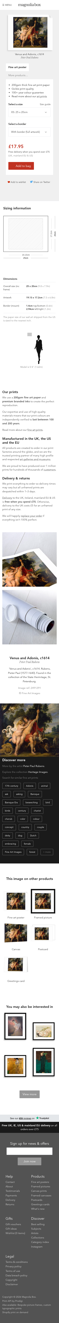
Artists (34, 1233)
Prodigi (19, 1300)
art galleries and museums (35, 459)
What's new (38, 1209)
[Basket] (54, 5)
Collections (37, 1237)
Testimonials (13, 1191)
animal (44, 785)
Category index (40, 1242)
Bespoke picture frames (30, 1304)
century (22, 810)
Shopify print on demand (15, 1312)
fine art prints (35, 430)
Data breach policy (16, 1275)
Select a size (29, 104)
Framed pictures (40, 1186)
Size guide (45, 104)
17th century (11, 785)
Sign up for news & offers (29, 1143)
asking (19, 794)
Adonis (29, 785)
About (9, 1186)
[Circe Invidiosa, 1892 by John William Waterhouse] (43, 1062)
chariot (37, 810)
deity (7, 835)
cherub (8, 818)
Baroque (34, 794)
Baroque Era (11, 802)
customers (50, 469)
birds (7, 810)
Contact (10, 1182)
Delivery (7, 497)
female (27, 843)
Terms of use (13, 1271)
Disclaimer (12, 1284)
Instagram (37, 1246)
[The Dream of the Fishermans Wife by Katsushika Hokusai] (43, 1031)
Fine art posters (40, 1182)
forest (32, 851)
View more (30, 1094)
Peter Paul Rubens (29, 57)
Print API (6, 1300)
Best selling (38, 1224)
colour (36, 818)
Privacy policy (13, 1266)
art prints (42, 96)
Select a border (17, 124)
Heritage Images (38, 772)
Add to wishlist (18, 182)
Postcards (36, 1200)
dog (20, 835)
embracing (10, 843)
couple (40, 827)
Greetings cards (40, 1204)
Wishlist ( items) (15, 1233)
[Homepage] (29, 5)
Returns (10, 1204)
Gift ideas (11, 1228)
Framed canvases (41, 1195)
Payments (11, 1195)
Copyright (11, 1280)
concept (9, 827)
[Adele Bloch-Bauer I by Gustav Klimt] (15, 1066)
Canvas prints (39, 1191)
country (25, 827)
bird (48, 802)
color (22, 818)
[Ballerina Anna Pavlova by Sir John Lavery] (15, 1026)
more (48, 851)
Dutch (33, 835)
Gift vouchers (13, 1224)
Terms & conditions (17, 1262)
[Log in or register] (48, 5)
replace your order (31, 516)
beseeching (32, 802)
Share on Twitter (41, 182)
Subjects (36, 1228)
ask (6, 794)
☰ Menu (7, 4)
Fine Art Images (13, 851)
